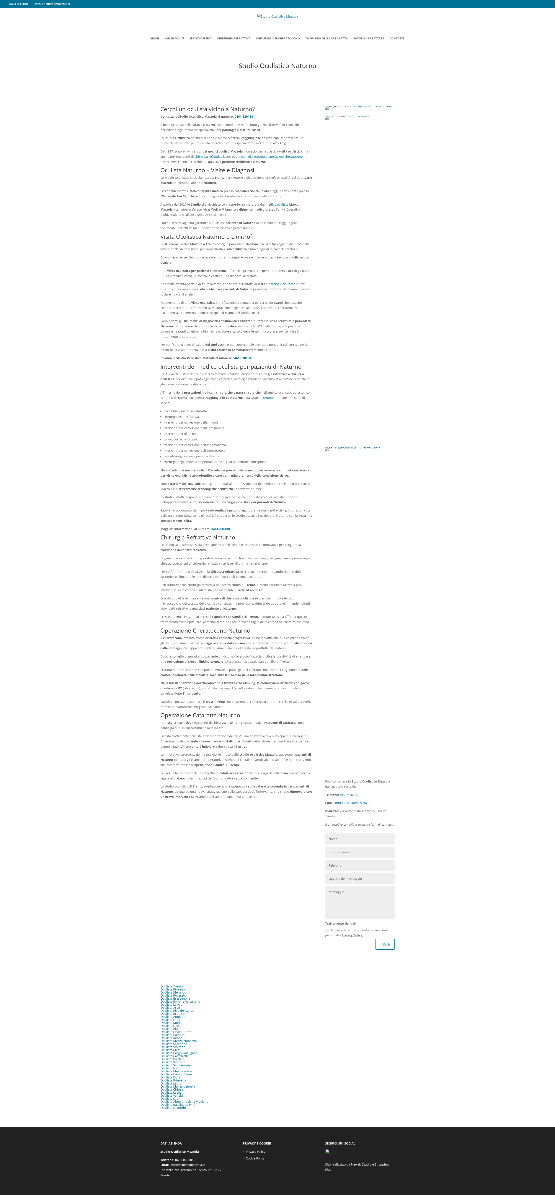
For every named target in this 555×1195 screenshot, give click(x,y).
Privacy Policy (255, 1152)
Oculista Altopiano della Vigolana (184, 1101)
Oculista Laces (170, 1092)
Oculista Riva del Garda (177, 1010)
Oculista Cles (169, 1050)
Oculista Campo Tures (176, 1074)
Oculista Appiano (172, 1017)
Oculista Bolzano (172, 989)
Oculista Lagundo (173, 1108)
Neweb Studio (361, 1164)
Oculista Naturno (172, 1068)
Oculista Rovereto (173, 995)
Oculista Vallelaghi (173, 1095)
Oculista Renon (171, 1038)
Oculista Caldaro (172, 1035)
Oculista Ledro (170, 1083)
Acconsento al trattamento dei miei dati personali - (356, 932)
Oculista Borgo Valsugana (179, 1053)
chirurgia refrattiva (208, 156)
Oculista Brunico (172, 1014)
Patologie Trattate (368, 38)
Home (155, 38)
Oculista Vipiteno (172, 1047)
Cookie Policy (255, 1158)
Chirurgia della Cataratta (326, 38)
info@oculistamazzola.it (352, 803)
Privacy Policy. (352, 935)
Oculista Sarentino (173, 1044)
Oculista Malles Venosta (177, 1086)
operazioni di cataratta (248, 156)
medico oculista (277, 204)
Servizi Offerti (200, 38)
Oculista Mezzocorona (176, 1071)
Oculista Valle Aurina (175, 1065)
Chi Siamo (172, 38)
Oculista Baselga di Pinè (177, 1104)
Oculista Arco (170, 1007)
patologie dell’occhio (283, 284)
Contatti (397, 38)
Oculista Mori (170, 1023)
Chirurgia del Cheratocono (278, 38)
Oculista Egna (170, 1077)
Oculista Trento (171, 986)
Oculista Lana (170, 1020)
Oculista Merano (172, 992)
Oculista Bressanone (175, 998)
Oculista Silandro (172, 1062)
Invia (385, 944)
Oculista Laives (171, 1004)
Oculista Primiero (173, 1080)
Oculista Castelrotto (174, 1056)
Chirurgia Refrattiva (233, 38)
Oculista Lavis (170, 1026)
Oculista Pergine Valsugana (180, 1001)
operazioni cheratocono (285, 156)
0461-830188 (244, 116)
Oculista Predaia (172, 1059)
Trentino (267, 398)
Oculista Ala (169, 1029)
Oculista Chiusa (171, 1089)
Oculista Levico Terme (176, 1032)
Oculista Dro (169, 1098)
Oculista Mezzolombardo (178, 1041)
